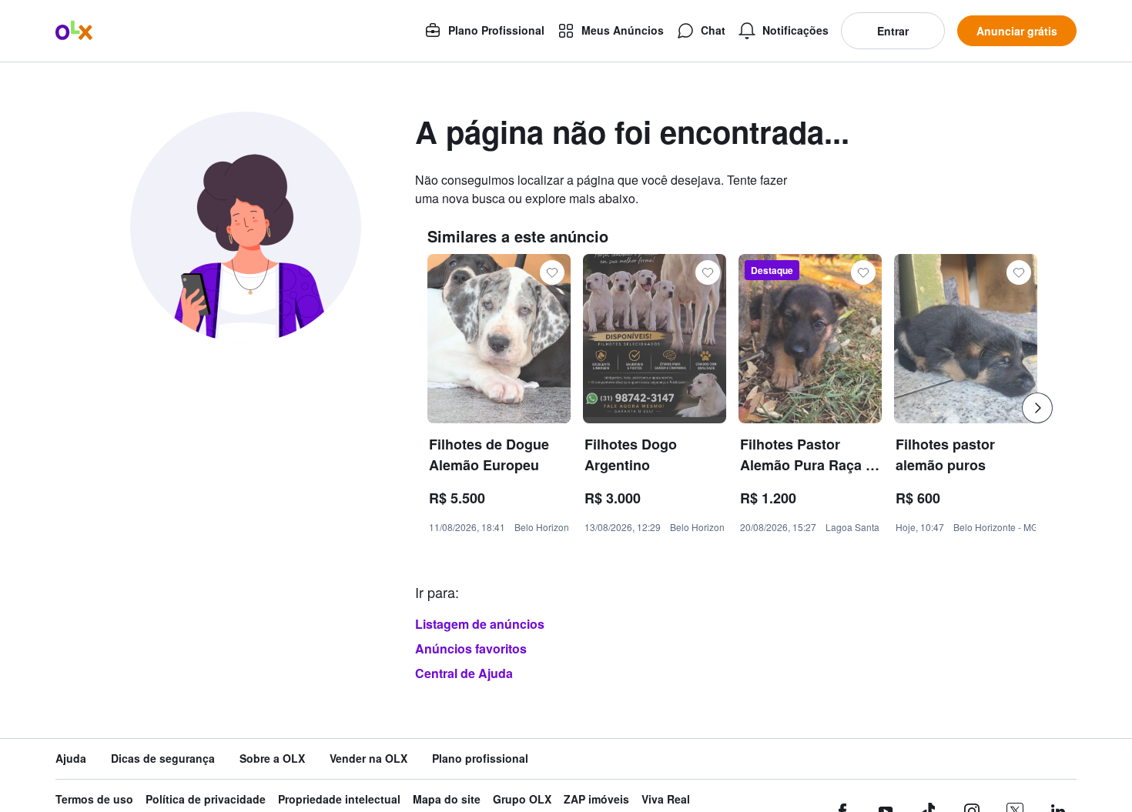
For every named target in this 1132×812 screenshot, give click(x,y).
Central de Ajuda (464, 673)
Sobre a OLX (272, 758)
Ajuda (70, 758)
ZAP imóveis (596, 799)
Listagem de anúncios (479, 624)
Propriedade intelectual (339, 799)
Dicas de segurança (163, 758)
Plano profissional (480, 758)
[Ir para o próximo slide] (1037, 408)
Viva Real (665, 799)
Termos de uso (94, 799)
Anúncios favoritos (471, 648)
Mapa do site (447, 799)
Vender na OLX (368, 758)
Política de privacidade (206, 799)
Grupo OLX (522, 799)
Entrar (893, 30)
